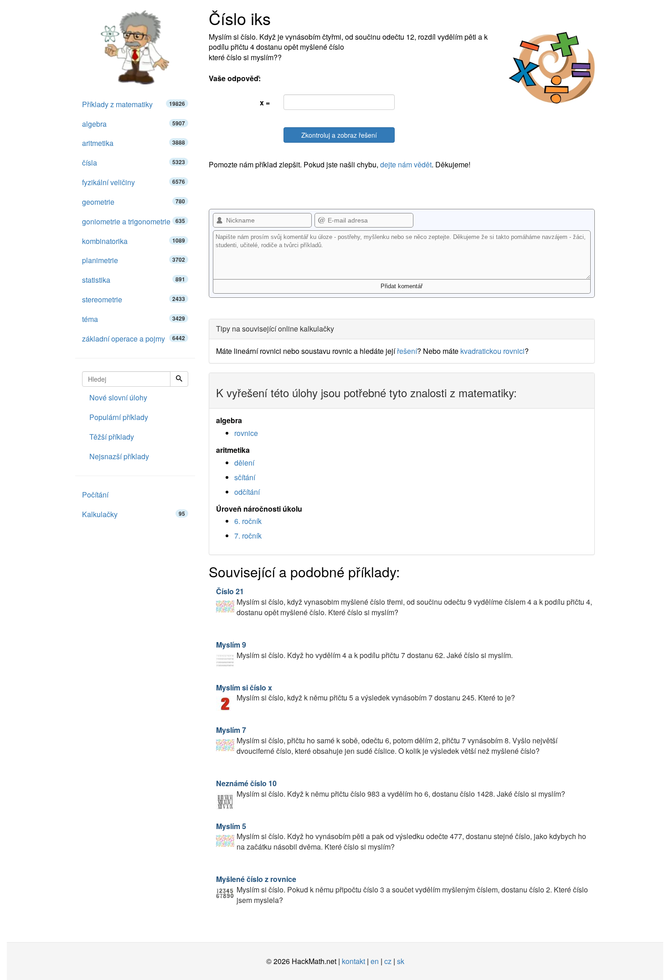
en (375, 961)
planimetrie (133, 260)
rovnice (246, 433)
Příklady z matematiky (133, 104)
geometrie (133, 202)
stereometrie (133, 299)
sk (400, 961)
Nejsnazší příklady (119, 456)
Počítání (95, 494)
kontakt (353, 961)
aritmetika (133, 143)
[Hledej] (179, 379)
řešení (407, 351)
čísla (133, 162)
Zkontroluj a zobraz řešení (339, 135)
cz (388, 961)
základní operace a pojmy (133, 338)
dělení (244, 462)
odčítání (247, 492)
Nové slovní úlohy (118, 397)
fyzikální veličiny (133, 182)
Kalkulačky (133, 514)
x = (265, 102)
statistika (133, 280)
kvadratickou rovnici (492, 351)
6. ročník (248, 521)
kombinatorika (133, 241)
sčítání (244, 477)
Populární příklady (118, 417)
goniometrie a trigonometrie (133, 221)
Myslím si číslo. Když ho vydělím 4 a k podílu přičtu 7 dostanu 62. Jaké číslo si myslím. (364, 649)
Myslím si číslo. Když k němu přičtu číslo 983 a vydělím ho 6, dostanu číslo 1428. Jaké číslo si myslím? (390, 788)
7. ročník (248, 535)
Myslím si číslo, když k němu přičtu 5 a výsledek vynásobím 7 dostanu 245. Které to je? (365, 692)
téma (133, 319)
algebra (133, 124)
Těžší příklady (111, 436)
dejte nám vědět (406, 164)
